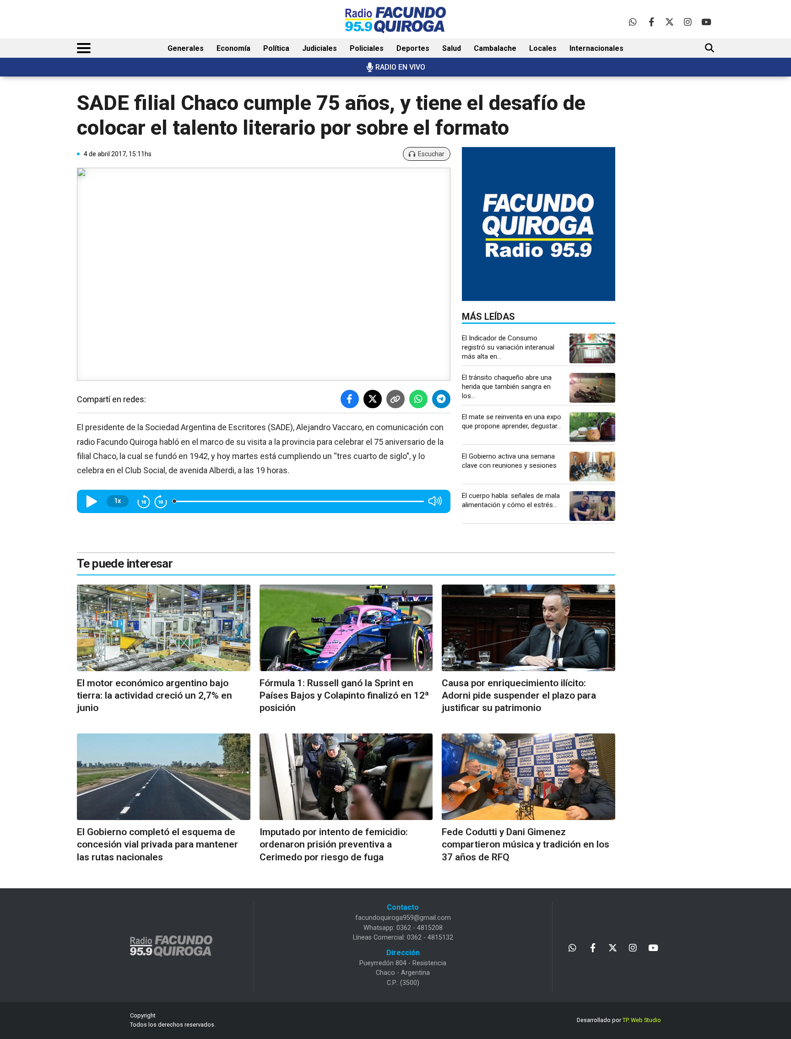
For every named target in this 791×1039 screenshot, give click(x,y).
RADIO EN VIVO (400, 67)
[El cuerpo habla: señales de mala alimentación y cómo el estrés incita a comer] (592, 506)
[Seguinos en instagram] (688, 22)
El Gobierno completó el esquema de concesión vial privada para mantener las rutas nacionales (157, 844)
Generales (186, 48)
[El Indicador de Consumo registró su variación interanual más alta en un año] (592, 348)
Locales (543, 48)
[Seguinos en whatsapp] (633, 22)
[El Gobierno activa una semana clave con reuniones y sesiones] (592, 466)
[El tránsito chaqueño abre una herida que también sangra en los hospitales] (592, 388)
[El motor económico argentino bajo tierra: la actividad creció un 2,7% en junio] (163, 628)
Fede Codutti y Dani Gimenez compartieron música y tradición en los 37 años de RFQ (525, 844)
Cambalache (495, 48)
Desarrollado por (619, 1020)
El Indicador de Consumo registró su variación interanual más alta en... (508, 347)
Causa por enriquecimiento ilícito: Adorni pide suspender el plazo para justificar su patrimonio (519, 696)
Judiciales (319, 48)
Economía (233, 48)
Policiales (367, 48)
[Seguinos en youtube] (706, 22)
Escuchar (431, 154)
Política (276, 48)
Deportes (412, 48)
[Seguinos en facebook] (651, 22)
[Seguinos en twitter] (669, 22)
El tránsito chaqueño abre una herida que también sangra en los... (507, 386)
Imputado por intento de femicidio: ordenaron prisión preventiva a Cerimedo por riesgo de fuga (334, 844)
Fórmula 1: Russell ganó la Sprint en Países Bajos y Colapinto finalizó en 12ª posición (344, 696)
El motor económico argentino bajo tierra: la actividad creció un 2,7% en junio (154, 696)
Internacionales (596, 48)
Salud (451, 48)
